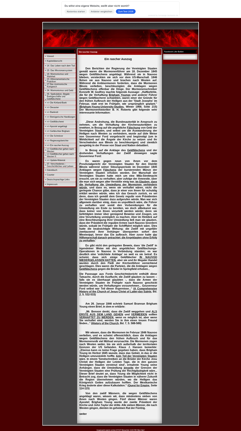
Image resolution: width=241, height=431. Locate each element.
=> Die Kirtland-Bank (57, 102)
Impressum (52, 184)
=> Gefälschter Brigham (58, 131)
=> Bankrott (52, 112)
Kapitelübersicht (54, 61)
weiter (83, 414)
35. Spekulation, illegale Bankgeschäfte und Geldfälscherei (58, 96)
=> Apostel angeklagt (57, 126)
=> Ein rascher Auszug (58, 145)
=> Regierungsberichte (57, 140)
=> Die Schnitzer (55, 136)
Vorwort (50, 56)
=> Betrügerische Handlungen (61, 117)
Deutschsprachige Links (58, 179)
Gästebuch (52, 170)
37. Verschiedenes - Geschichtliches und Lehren (60, 165)
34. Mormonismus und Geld (60, 90)
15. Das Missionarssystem (59, 70)
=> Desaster (53, 107)
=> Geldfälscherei (55, 121)
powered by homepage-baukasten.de (163, 15)
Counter (50, 175)
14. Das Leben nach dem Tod (61, 65)
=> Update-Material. (56, 160)
